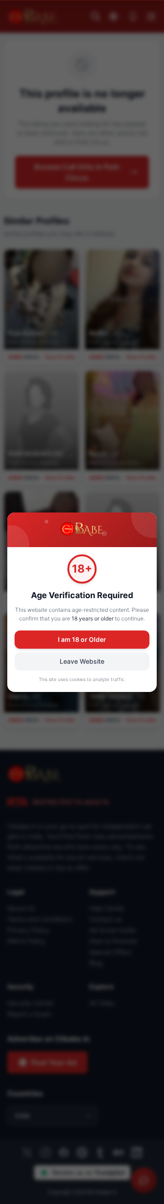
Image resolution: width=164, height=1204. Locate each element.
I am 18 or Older (82, 639)
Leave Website (82, 661)
